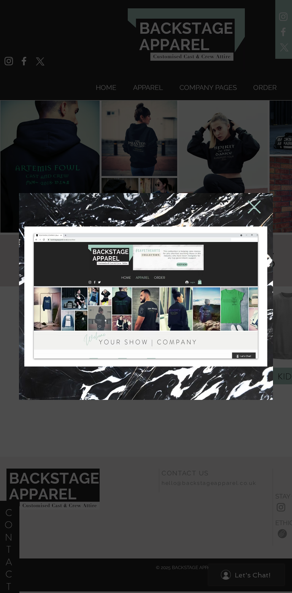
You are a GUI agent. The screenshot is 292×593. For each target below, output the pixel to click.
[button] (254, 207)
